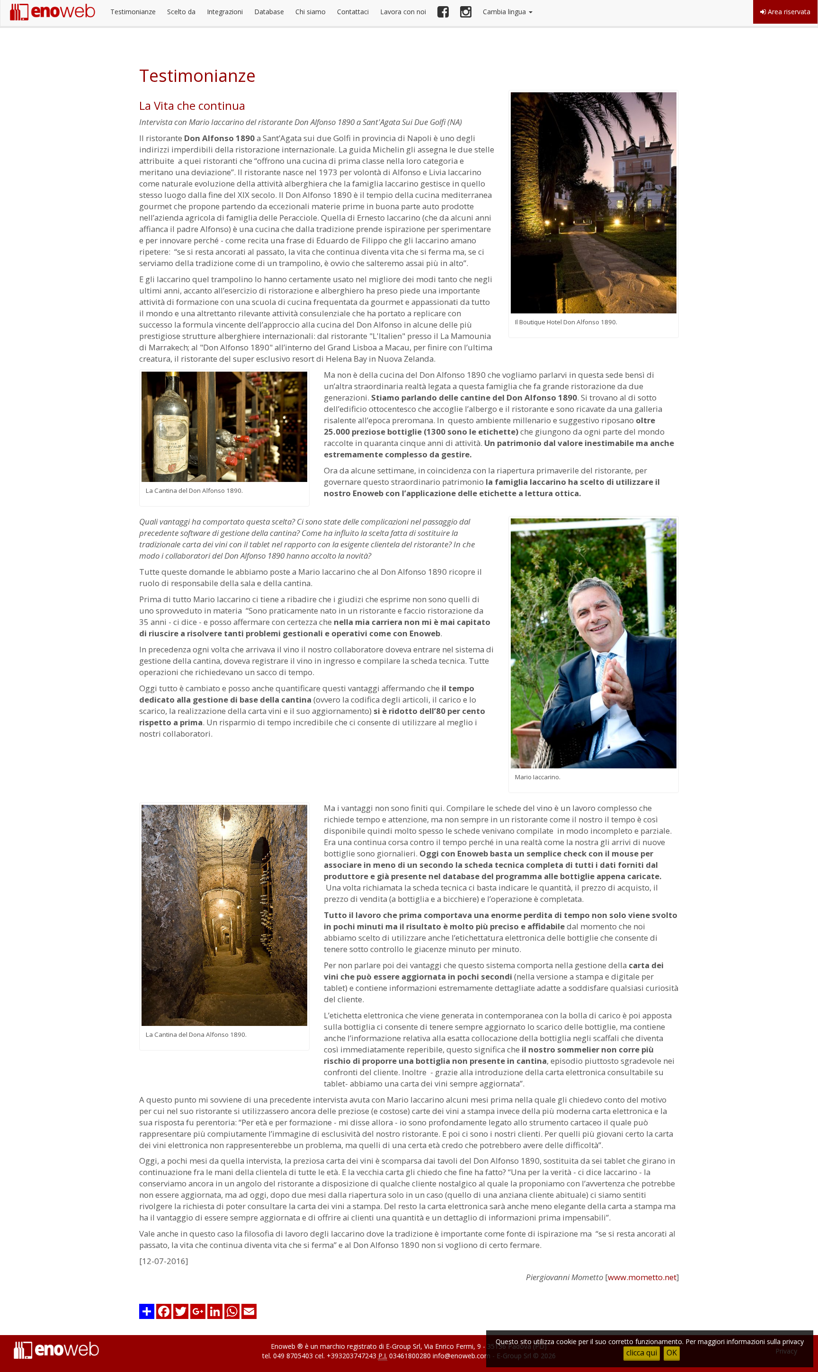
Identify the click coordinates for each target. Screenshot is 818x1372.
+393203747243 (351, 1355)
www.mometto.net (642, 1277)
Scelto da (181, 11)
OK (672, 1352)
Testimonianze (133, 11)
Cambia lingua (505, 11)
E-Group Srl (403, 1346)
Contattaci (353, 11)
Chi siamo (310, 11)
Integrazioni (225, 11)
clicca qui (641, 1352)
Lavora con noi (403, 11)
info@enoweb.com (461, 1355)
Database (269, 11)
